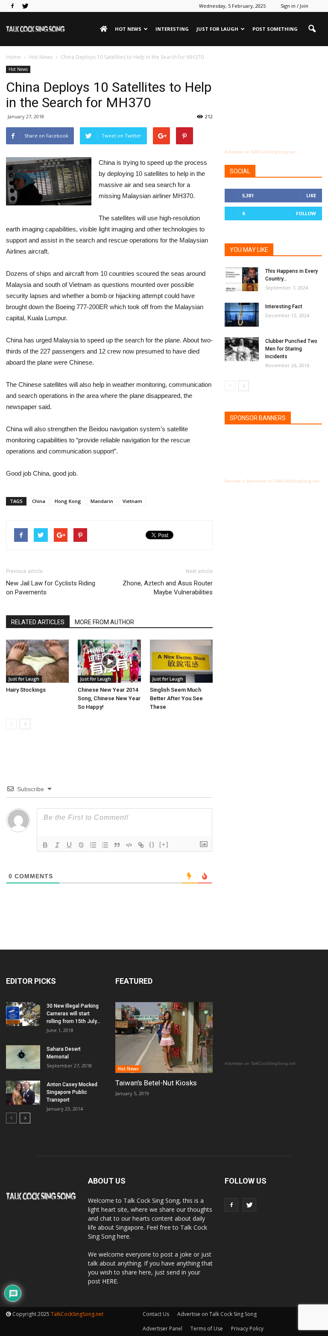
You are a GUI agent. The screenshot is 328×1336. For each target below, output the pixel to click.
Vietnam (132, 501)
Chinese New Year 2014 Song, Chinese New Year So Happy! (109, 698)
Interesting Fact (283, 307)
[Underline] (69, 845)
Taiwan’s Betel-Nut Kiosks (156, 1083)
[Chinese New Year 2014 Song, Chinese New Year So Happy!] (109, 661)
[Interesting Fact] (242, 315)
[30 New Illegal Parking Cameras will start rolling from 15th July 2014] (23, 1014)
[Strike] (81, 845)
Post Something (275, 29)
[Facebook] (12, 6)
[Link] (141, 845)
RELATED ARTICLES (37, 622)
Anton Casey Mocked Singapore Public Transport (72, 1092)
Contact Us (156, 1314)
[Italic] (57, 845)
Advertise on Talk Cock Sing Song (217, 1314)
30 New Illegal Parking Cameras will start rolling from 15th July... (73, 1013)
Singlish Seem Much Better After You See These (176, 698)
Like (311, 195)
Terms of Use (206, 1328)
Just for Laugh (217, 29)
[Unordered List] (105, 845)
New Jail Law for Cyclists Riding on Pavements (50, 587)
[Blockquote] (117, 845)
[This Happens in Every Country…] (242, 279)
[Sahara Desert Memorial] (23, 1057)
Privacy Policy (247, 1328)
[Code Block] (129, 845)
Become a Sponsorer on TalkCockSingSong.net (272, 481)
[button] (312, 29)
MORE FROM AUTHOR (104, 622)
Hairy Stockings (26, 690)
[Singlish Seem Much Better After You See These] (181, 661)
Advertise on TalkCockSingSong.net (260, 151)
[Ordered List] (93, 845)
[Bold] (45, 845)
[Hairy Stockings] (37, 661)
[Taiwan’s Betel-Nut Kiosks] (164, 1037)
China (38, 501)
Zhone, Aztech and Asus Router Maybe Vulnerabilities (168, 587)
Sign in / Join (294, 6)
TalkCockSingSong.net (77, 1314)
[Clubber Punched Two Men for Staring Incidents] (242, 349)
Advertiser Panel (162, 1328)
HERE (109, 1281)
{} (152, 844)
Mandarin (102, 501)
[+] (164, 844)
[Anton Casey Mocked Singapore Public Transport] (23, 1093)
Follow (306, 213)
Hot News (128, 29)
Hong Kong (68, 501)
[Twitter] (25, 6)
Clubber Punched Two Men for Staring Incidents (291, 349)
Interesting (172, 29)
